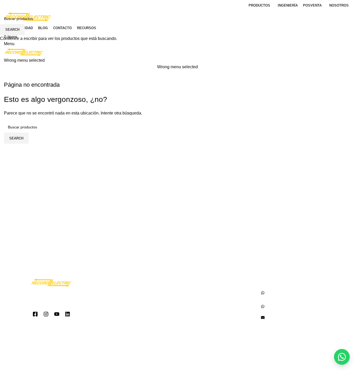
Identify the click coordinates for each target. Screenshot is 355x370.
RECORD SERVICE (199, 290)
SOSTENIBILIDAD (121, 306)
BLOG (112, 314)
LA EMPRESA (118, 290)
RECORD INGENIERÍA (201, 320)
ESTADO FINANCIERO (125, 322)
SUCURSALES (119, 298)
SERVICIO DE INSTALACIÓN (207, 298)
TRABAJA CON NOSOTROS (131, 331)
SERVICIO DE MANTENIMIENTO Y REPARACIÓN (212, 309)
